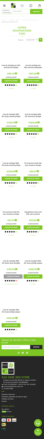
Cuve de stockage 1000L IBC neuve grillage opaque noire (33, 263)
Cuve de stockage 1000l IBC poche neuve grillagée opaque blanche (11, 263)
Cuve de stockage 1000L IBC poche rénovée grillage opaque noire (11, 165)
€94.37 (33, 171)
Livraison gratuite (11, 77)
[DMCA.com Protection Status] (21, 411)
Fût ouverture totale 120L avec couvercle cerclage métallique (33, 165)
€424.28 (33, 122)
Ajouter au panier (11, 81)
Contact (4, 401)
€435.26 (33, 269)
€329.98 (11, 171)
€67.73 (11, 220)
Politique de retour (8, 399)
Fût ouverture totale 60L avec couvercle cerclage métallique (11, 214)
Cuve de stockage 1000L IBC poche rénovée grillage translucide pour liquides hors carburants (11, 117)
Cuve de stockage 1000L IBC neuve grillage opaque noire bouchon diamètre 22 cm (11, 313)
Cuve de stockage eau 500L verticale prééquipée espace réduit (33, 67)
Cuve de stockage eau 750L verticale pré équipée (11, 66)
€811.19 (11, 73)
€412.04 (11, 269)
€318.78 (11, 122)
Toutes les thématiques (7, 11)
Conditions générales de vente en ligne (14, 397)
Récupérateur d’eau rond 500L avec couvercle (33, 213)
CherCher (36, 12)
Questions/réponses (8, 394)
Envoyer (36, 347)
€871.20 (33, 73)
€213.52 (33, 220)
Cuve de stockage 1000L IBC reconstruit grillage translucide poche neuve (33, 116)
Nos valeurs (5, 409)
